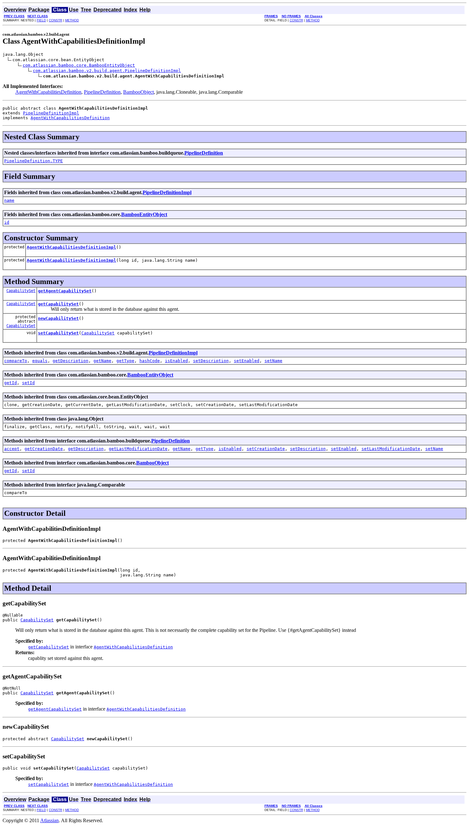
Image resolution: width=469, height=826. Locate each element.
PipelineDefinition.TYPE (33, 160)
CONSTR (55, 20)
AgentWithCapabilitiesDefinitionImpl (71, 247)
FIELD (41, 20)
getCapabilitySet (58, 304)
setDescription (211, 360)
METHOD (72, 20)
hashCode (149, 360)
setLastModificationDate (390, 448)
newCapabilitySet (58, 318)
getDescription (70, 360)
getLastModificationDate (138, 448)
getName (102, 360)
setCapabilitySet (58, 333)
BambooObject (138, 92)
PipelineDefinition (102, 92)
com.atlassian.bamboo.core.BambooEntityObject (79, 65)
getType (125, 360)
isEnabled (176, 360)
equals (40, 360)
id (6, 222)
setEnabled (246, 360)
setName (273, 360)
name (9, 200)
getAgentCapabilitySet (65, 291)
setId (28, 382)
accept (11, 448)
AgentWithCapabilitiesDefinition (48, 92)
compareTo (15, 360)
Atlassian (49, 820)
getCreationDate (44, 448)
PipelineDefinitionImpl (51, 113)
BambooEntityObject (144, 214)
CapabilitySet (20, 291)
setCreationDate (266, 448)
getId (10, 382)
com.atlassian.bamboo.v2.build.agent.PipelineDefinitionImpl (107, 70)
